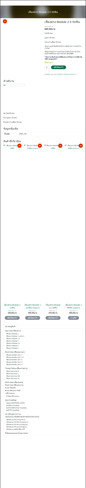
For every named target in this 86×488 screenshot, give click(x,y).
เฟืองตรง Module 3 (12, 345)
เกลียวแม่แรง (10, 393)
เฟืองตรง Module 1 (12, 334)
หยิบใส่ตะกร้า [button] (12, 318)
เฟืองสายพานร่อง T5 (12, 378)
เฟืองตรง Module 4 (12, 348)
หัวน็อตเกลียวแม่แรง (12, 396)
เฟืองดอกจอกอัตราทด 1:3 (14, 362)
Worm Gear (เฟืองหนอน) (14, 382)
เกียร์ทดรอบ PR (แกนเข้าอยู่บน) (16, 427)
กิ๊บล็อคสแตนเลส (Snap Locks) (16, 433)
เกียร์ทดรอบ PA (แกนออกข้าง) (15, 420)
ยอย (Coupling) (10, 400)
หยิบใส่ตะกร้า (59, 67)
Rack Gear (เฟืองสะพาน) (14, 385)
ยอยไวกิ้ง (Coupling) (12, 410)
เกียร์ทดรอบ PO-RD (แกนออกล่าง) (17, 422)
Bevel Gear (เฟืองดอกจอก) (15, 352)
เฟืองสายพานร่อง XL (12, 371)
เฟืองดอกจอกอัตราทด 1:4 (14, 364)
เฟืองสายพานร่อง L (12, 373)
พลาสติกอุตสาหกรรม (13, 414)
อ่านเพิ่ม (73, 318)
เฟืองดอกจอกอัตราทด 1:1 (14, 355)
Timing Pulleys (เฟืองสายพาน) (16, 368)
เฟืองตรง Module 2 (12, 341)
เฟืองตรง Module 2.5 (70, 74)
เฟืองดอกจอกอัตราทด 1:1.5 (15, 357)
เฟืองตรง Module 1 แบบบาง (15, 336)
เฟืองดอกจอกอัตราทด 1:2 (14, 359)
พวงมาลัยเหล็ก (10, 388)
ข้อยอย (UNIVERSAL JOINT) (15, 403)
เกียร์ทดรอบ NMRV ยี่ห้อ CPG (15, 429)
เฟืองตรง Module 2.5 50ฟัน (43, 12)
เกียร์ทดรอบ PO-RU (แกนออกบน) (17, 424)
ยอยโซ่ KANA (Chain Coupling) (16, 408)
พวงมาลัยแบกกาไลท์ (12, 390)
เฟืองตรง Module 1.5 (13, 338)
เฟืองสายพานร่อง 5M (13, 376)
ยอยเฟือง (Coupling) (12, 405)
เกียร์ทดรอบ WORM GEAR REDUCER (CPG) (22, 417)
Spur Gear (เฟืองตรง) (57, 74)
